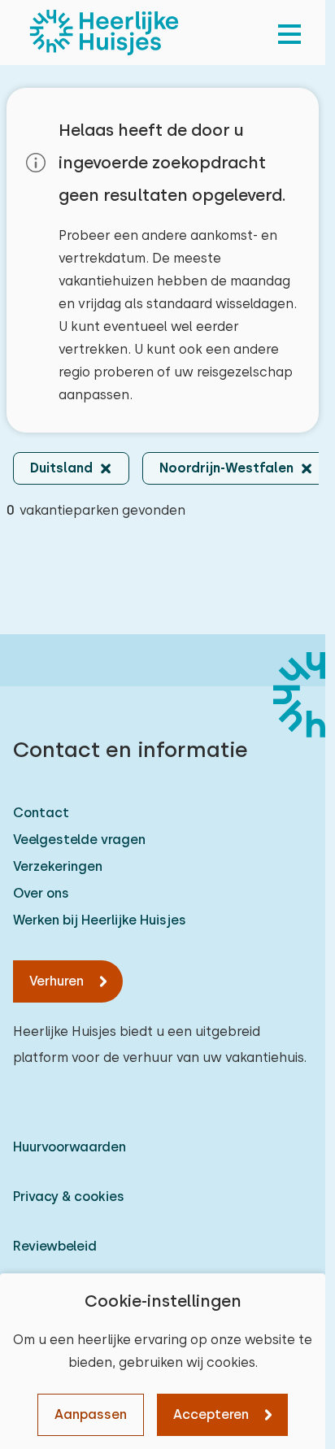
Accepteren (211, 1414)
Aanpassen (90, 1414)
